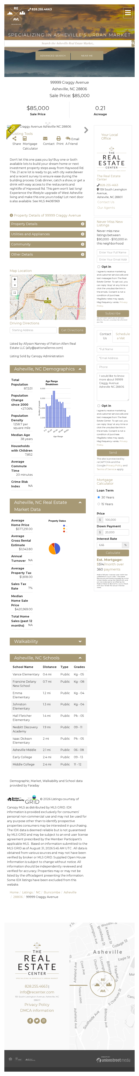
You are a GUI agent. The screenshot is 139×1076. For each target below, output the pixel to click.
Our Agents (106, 207)
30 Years (107, 497)
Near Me (87, 55)
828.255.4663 (41, 9)
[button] (133, 43)
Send (113, 452)
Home (14, 892)
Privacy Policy (114, 465)
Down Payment (109, 526)
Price (101, 513)
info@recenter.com (37, 992)
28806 (18, 897)
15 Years (107, 504)
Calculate (113, 553)
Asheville (70, 892)
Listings (27, 892)
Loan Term (105, 490)
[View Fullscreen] (14, 293)
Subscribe (113, 313)
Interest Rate (107, 539)
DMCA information (37, 1010)
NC (38, 892)
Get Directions (72, 330)
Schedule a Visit (122, 336)
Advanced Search (53, 55)
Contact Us (105, 202)
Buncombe (52, 892)
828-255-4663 (109, 185)
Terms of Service (106, 469)
